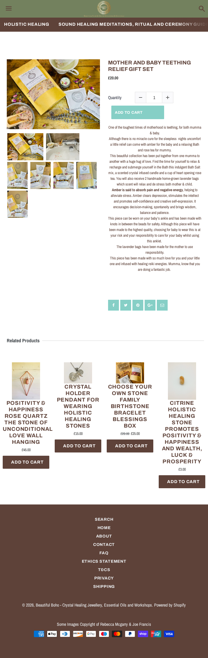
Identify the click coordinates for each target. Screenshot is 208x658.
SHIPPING (104, 586)
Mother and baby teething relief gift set (149, 66)
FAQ (103, 553)
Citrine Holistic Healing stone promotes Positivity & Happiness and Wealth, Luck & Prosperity (182, 432)
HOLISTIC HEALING (26, 24)
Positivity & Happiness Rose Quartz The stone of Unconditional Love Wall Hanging (26, 422)
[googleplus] (150, 305)
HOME (104, 528)
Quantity (115, 97)
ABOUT (104, 536)
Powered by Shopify (170, 605)
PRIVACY (104, 578)
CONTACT (104, 544)
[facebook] (113, 305)
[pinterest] (137, 305)
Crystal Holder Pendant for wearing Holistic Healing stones (78, 406)
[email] (162, 305)
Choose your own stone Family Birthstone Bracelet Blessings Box (130, 406)
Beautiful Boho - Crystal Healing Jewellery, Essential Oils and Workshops (94, 605)
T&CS (104, 570)
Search (104, 519)
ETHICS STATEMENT (104, 561)
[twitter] (125, 305)
